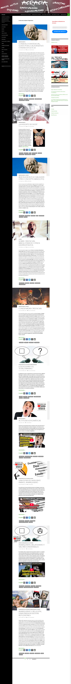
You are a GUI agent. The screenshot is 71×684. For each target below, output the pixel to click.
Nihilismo (30, 522)
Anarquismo (28, 215)
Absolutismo (22, 215)
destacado (33, 215)
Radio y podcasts (4, 49)
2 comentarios (28, 422)
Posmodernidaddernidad (28, 587)
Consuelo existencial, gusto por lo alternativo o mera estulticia (31, 46)
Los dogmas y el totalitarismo (26, 367)
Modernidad (22, 154)
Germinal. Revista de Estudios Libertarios (5, 56)
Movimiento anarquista (24, 522)
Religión (27, 100)
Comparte (21, 95)
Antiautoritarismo (29, 456)
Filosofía (21, 457)
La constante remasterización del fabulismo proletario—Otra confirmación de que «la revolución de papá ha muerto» (59, 100)
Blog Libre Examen (5, 61)
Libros (3, 43)
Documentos (4, 37)
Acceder (52, 109)
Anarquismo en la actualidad (26, 14)
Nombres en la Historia (5, 45)
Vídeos (3, 51)
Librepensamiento (64, 14)
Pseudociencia (22, 100)
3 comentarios (30, 484)
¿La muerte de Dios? (28, 124)
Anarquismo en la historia (36, 14)
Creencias (26, 342)
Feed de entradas (54, 111)
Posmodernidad (28, 154)
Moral (42, 653)
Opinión (27, 175)
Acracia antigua (4, 53)
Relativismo (36, 587)
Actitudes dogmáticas (30, 420)
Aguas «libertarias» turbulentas (56, 89)
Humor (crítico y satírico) (6, 41)
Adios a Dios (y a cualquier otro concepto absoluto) (31, 178)
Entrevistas (3, 39)
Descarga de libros (5, 35)
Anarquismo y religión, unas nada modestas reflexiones (30, 613)
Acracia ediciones (5, 24)
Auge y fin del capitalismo (46, 14)
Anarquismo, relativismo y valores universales (32, 546)
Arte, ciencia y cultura (55, 14)
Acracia (3, 14)
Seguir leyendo (22, 93)
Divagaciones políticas (55, 97)
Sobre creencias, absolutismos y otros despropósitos (29, 243)
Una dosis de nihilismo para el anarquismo (30, 481)
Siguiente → (34, 659)
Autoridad (21, 342)
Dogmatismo (41, 215)
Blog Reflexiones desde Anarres (5, 59)
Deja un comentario (30, 49)
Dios (37, 215)
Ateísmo (21, 396)
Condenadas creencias (30, 308)
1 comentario (28, 181)
